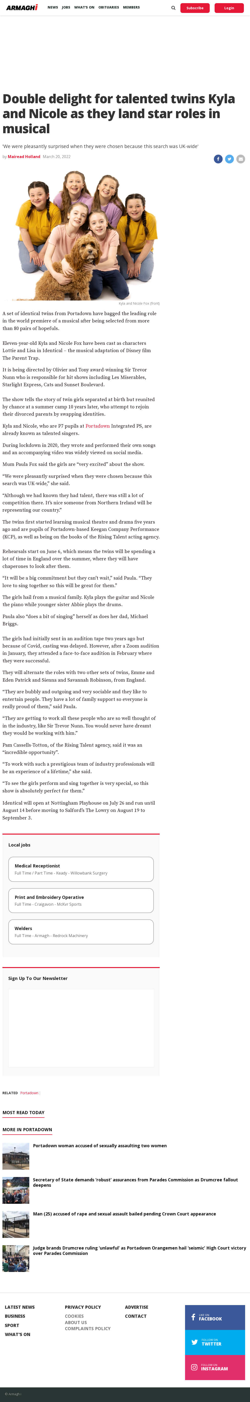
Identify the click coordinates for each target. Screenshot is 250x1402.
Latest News (20, 1307)
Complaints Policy (88, 1329)
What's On (17, 1334)
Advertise (136, 1307)
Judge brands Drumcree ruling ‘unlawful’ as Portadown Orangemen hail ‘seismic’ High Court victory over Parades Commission (139, 1250)
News (53, 7)
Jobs (66, 7)
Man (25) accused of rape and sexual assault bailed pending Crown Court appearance (124, 1214)
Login (229, 8)
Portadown (97, 426)
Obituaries (108, 7)
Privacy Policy (83, 1307)
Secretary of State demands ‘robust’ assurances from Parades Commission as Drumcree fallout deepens (135, 1182)
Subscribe (195, 8)
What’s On (84, 7)
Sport (12, 1325)
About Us (76, 1322)
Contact (136, 1316)
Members (131, 7)
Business (15, 1316)
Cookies (74, 1316)
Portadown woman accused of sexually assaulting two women (100, 1145)
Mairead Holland (24, 156)
